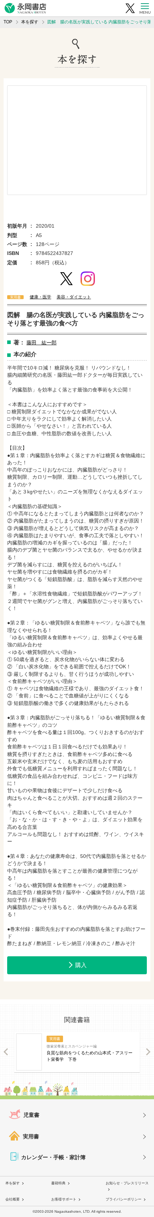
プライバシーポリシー (123, 1199)
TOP (8, 21)
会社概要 (12, 1199)
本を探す (29, 21)
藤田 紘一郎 (42, 342)
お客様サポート (63, 1199)
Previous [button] (6, 1052)
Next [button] (147, 1052)
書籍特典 (58, 1183)
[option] (77, 140)
